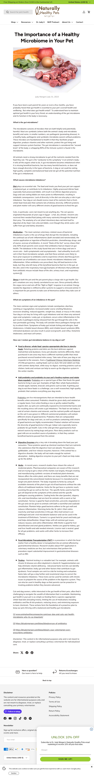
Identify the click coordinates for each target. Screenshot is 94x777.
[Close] (92, 767)
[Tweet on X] (21, 652)
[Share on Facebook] (26, 652)
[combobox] (18, 12)
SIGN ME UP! (65, 759)
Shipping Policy (55, 706)
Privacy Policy (55, 697)
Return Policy (54, 711)
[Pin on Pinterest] (32, 652)
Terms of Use (54, 702)
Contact (79, 22)
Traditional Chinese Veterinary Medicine (63, 360)
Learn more (66, 769)
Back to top (47, 680)
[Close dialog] (91, 729)
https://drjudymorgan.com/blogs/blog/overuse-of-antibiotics (41, 623)
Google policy (76, 769)
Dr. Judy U (40, 22)
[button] (88, 12)
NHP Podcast (53, 22)
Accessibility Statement (59, 715)
